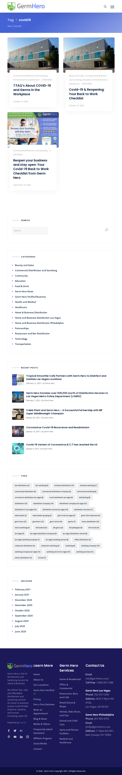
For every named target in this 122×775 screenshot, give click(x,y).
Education (20, 280)
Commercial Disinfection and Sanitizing (36, 270)
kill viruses (94, 527)
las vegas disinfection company (43, 533)
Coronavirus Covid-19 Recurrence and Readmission (57, 427)
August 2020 (22, 620)
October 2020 (22, 610)
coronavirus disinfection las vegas (29, 497)
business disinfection (64, 485)
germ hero (20, 521)
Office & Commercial (66, 686)
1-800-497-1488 (104, 682)
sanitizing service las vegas (58, 552)
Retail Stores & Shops (67, 704)
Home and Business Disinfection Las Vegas (38, 317)
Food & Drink (22, 286)
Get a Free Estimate (44, 704)
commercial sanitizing (86, 491)
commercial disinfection (25, 491)
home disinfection (90, 521)
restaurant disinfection (25, 546)
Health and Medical (25, 301)
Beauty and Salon (24, 265)
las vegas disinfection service (75, 533)
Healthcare (21, 307)
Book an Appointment (40, 711)
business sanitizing (88, 485)
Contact (37, 748)
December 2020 (23, 599)
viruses (42, 558)
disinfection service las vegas (55, 509)
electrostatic (20, 515)
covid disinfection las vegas (61, 497)
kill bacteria (41, 527)
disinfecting (84, 497)
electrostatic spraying (42, 515)
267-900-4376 (101, 718)
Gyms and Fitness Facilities (69, 731)
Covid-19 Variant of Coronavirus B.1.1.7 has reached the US (61, 444)
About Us (38, 679)
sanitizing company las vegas (27, 552)
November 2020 (23, 605)
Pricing (37, 699)
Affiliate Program (42, 738)
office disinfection (83, 539)
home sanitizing (22, 527)
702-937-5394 (101, 694)
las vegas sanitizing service (57, 539)
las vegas (19, 533)
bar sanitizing (42, 485)
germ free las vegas (66, 515)
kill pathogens (75, 527)
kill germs (58, 527)
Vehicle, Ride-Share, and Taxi (70, 713)
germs (71, 521)
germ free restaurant (90, 515)
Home (36, 674)
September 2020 (24, 615)
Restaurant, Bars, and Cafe (69, 695)
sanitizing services (84, 552)
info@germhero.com (97, 678)
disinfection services (83, 509)
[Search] (106, 230)
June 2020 (20, 631)
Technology (21, 338)
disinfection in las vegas (25, 509)
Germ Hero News (24, 291)
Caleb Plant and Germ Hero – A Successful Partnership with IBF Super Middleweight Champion (64, 412)
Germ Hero (49, 383)
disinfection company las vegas (73, 503)
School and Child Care (68, 722)
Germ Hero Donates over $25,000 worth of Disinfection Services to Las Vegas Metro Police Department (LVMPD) (67, 394)
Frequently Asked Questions (42, 731)
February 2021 (23, 589)
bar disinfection (22, 485)
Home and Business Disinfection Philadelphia (39, 322)
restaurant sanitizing (50, 546)
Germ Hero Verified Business (30, 296)
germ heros (56, 521)
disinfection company (43, 503)
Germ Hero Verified (43, 690)
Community (21, 275)
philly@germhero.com (98, 726)
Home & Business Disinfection (31, 312)
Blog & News (40, 718)
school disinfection (23, 558)
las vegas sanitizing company (27, 539)
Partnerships (22, 328)
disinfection (21, 503)
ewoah (23, 722)
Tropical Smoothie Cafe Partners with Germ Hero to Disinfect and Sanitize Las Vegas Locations (66, 377)
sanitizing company (90, 546)
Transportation (23, 343)
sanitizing (70, 546)
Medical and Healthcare (66, 740)
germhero (38, 521)
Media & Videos (41, 723)
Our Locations (41, 684)
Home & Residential (70, 679)
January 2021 (22, 594)
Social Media (40, 743)
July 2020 (20, 626)
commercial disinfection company (56, 491)
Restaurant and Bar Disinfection (32, 333)
